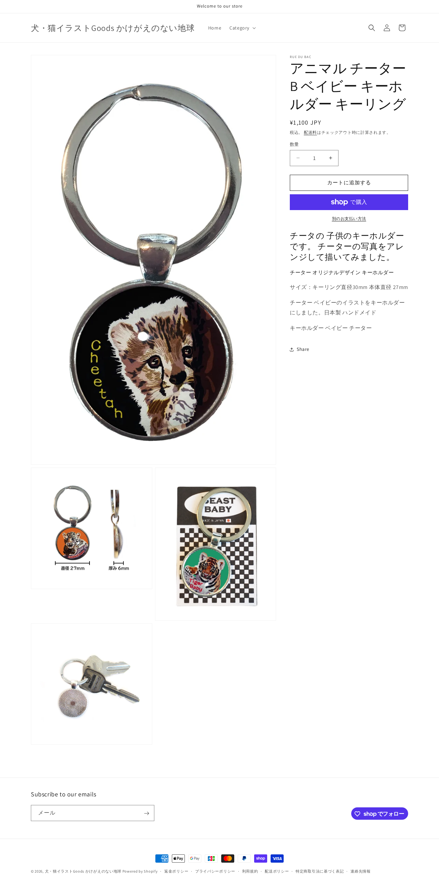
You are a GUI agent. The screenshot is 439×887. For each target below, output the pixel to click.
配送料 (310, 132)
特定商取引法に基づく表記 (320, 870)
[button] (242, 28)
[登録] (146, 813)
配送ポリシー (277, 870)
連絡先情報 (361, 870)
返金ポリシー (176, 870)
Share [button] (303, 349)
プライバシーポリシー (215, 870)
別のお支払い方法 (349, 218)
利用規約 (250, 870)
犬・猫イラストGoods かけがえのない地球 (83, 871)
